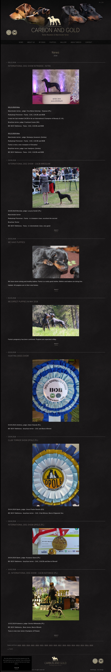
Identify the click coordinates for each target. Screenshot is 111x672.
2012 (82, 645)
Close (16, 667)
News (21, 42)
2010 (91, 645)
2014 (73, 645)
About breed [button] (76, 42)
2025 (23, 645)
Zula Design (100, 669)
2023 (32, 645)
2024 (28, 645)
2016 (64, 645)
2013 (78, 645)
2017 (59, 645)
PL (99, 2)
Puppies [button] (53, 42)
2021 (41, 645)
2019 (50, 645)
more (56, 230)
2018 (55, 645)
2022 (37, 645)
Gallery (63, 42)
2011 (87, 645)
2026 (19, 645)
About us (31, 42)
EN (103, 2)
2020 (46, 645)
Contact (88, 42)
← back (10, 649)
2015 (69, 645)
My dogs (42, 42)
